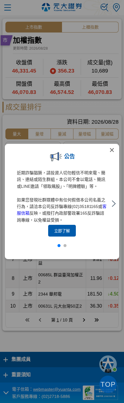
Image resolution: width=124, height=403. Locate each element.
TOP (108, 384)
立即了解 (62, 231)
